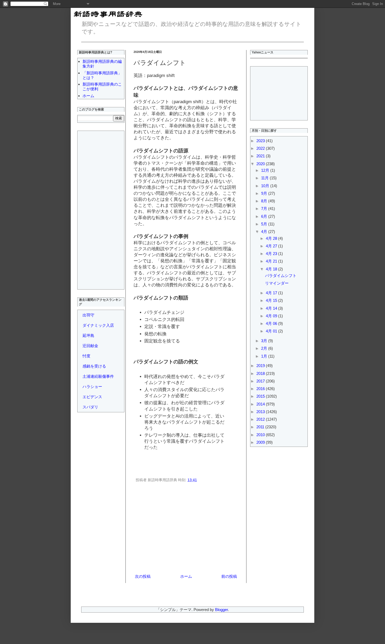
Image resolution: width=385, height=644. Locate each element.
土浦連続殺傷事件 (98, 376)
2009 (261, 442)
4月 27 (272, 246)
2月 (264, 348)
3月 (264, 340)
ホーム (186, 576)
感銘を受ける (94, 366)
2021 (261, 156)
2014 (261, 404)
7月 (264, 208)
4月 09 (272, 316)
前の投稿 (229, 576)
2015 (261, 396)
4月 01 (272, 331)
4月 (264, 231)
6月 (264, 216)
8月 (264, 201)
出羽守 (88, 315)
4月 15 (272, 300)
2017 (261, 381)
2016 (261, 388)
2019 (261, 365)
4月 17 (272, 293)
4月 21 (272, 261)
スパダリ (90, 407)
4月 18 (272, 269)
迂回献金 (90, 345)
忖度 (86, 356)
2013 (261, 411)
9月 (264, 193)
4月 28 (272, 238)
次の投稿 (143, 576)
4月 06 (272, 323)
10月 (265, 186)
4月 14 (272, 308)
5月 (264, 224)
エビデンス (92, 397)
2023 (261, 140)
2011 (260, 427)
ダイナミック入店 (98, 325)
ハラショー (92, 386)
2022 (261, 148)
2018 (261, 373)
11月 (265, 178)
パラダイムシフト (280, 275)
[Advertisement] (186, 529)
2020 (261, 164)
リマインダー (277, 283)
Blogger (221, 609)
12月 (265, 170)
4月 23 (272, 253)
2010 (261, 434)
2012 (261, 419)
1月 (264, 356)
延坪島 (88, 335)
